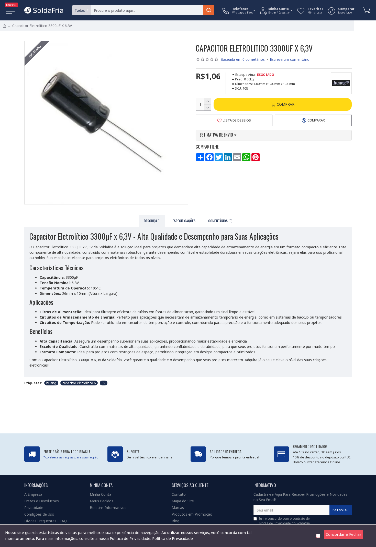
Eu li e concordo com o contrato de (284, 520)
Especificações (183, 220)
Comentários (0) (220, 220)
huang (51, 383)
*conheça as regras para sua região (70, 457)
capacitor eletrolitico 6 (79, 383)
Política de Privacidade (172, 538)
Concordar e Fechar (343, 534)
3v (103, 383)
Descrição (152, 220)
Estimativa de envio (217, 135)
